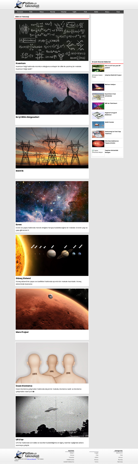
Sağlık (74, 12)
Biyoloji (52, 12)
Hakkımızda (70, 459)
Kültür (96, 12)
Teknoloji (63, 12)
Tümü (118, 12)
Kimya (42, 12)
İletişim (72, 453)
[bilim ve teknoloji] (27, 8)
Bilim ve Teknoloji (31, 459)
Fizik (30, 12)
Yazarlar (71, 457)
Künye (72, 455)
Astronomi (20, 12)
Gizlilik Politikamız (69, 462)
